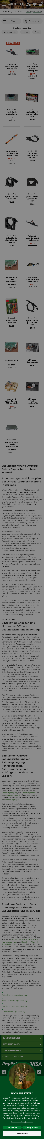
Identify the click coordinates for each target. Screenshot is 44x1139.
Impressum (29, 1122)
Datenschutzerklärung (18, 1122)
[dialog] (22, 569)
